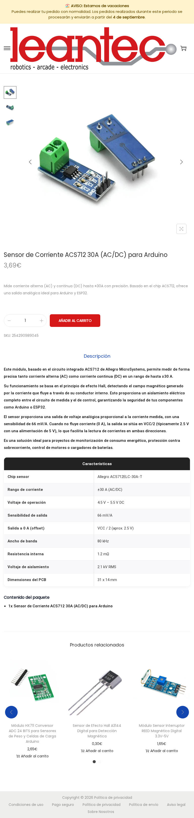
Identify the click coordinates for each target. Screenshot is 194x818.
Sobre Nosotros (101, 811)
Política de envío (143, 804)
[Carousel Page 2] (99, 761)
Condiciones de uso (26, 804)
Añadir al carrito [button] (35, 756)
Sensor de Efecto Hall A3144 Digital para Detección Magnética (97, 731)
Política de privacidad (113, 797)
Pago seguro (63, 804)
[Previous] (30, 162)
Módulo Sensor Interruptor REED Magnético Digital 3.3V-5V (162, 731)
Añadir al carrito (75, 320)
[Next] (181, 162)
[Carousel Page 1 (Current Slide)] (94, 761)
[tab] (97, 356)
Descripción (97, 356)
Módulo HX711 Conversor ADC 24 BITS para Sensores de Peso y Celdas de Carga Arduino (32, 733)
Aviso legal (176, 804)
